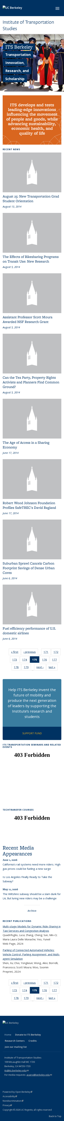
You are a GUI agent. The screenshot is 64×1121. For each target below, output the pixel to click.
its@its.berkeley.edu (16, 1070)
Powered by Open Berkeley (17, 1091)
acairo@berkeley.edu (39, 1074)
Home (7, 1034)
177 (55, 660)
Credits (32, 1040)
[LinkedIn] (19, 1028)
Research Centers (15, 1040)
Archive (32, 910)
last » (53, 667)
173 (15, 660)
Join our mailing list (16, 1046)
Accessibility (10, 1096)
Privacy (7, 1105)
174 (25, 660)
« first (16, 652)
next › (41, 667)
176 (45, 660)
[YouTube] (26, 1028)
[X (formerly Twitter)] (12, 1028)
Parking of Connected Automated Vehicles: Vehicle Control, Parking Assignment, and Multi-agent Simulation (31, 954)
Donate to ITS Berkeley (28, 1034)
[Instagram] (33, 1028)
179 (27, 667)
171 (47, 652)
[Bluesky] (40, 1028)
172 (57, 652)
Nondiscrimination (13, 1100)
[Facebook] (5, 1028)
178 (17, 667)
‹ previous (30, 652)
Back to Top (55, 1116)
